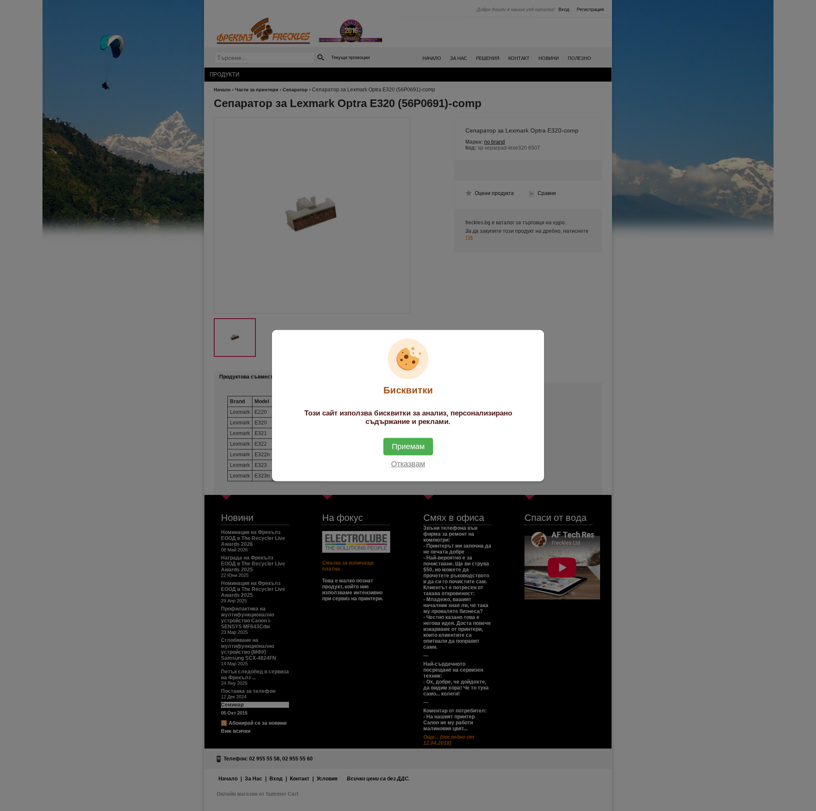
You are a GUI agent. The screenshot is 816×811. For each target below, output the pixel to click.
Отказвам (408, 464)
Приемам (408, 446)
